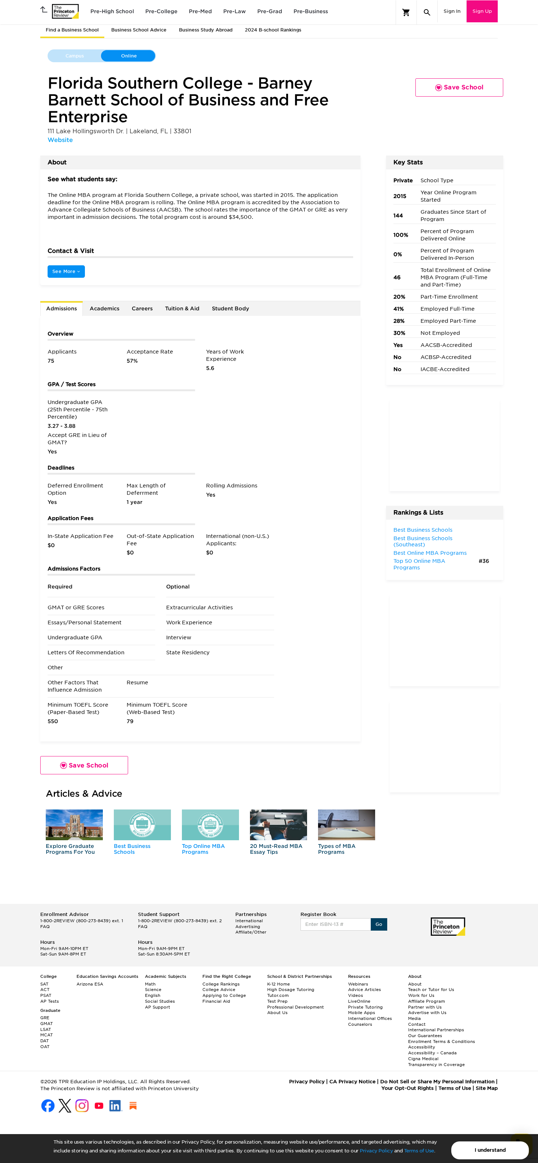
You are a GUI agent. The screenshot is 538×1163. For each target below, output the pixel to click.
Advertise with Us (427, 1012)
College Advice (218, 989)
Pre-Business (311, 11)
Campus (75, 56)
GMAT (46, 1023)
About (415, 984)
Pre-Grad (269, 11)
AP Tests (49, 1001)
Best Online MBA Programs (430, 553)
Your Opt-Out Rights (407, 1088)
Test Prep (277, 1001)
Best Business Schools (132, 849)
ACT (44, 989)
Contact (417, 1024)
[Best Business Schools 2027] (142, 825)
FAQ (45, 926)
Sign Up (482, 11)
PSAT (45, 995)
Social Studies (160, 1001)
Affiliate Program (426, 1001)
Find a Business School (72, 30)
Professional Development (295, 1007)
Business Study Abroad (205, 30)
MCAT (46, 1034)
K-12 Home (278, 984)
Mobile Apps (361, 1012)
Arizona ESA (89, 984)
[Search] (427, 12)
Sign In (452, 11)
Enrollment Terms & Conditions (441, 1041)
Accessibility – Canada (432, 1052)
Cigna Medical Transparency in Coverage (436, 1061)
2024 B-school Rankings (273, 30)
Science (153, 989)
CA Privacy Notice (352, 1081)
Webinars (358, 984)
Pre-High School (112, 11)
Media (414, 1018)
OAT (44, 1046)
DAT (44, 1040)
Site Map (487, 1088)
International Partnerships (436, 1029)
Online (129, 56)
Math (150, 984)
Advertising (247, 926)
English (152, 995)
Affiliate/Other (250, 932)
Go (379, 924)
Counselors (360, 1024)
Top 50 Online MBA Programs (419, 564)
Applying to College (224, 995)
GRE (44, 1017)
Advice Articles (364, 989)
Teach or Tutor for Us (431, 989)
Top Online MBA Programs (203, 849)
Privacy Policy (376, 1150)
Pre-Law (234, 11)
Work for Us (421, 995)
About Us (277, 1012)
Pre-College (161, 11)
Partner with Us (425, 1007)
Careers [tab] (142, 308)
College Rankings (221, 984)
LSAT (45, 1029)
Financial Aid (216, 1001)
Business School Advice (139, 30)
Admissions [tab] (61, 308)
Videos (355, 995)
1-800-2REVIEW (81, 920)
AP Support (157, 1007)
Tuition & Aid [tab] (182, 308)
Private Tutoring (365, 1007)
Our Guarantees (425, 1035)
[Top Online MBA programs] (210, 825)
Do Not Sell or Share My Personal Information (437, 1081)
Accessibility (421, 1047)
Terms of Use (419, 1150)
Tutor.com (278, 995)
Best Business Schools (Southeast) (422, 541)
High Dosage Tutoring (290, 989)
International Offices (370, 1018)
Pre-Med (200, 11)
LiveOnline (359, 1001)
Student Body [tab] (230, 308)
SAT (44, 984)
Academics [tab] (104, 308)
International (249, 920)
